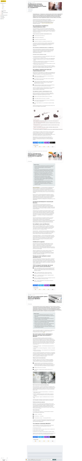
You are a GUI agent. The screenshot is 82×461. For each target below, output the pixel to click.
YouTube (3, 18)
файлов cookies (44, 459)
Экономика (3, 6)
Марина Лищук (30, 157)
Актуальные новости (3, 460)
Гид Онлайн (3, 17)
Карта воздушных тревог (4, 11)
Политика (3, 5)
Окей (54, 459)
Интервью (3, 16)
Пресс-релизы (29, 2)
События (3, 7)
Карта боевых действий (5, 12)
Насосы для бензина (36, 187)
